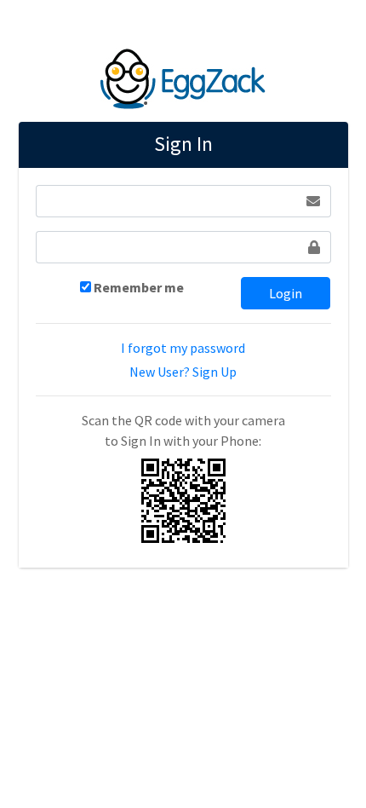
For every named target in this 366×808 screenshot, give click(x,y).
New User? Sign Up (183, 371)
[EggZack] (183, 76)
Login (285, 293)
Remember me (139, 287)
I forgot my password (183, 347)
